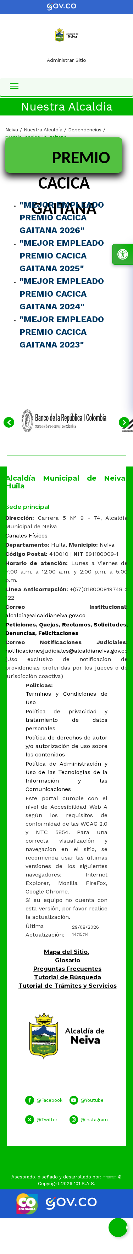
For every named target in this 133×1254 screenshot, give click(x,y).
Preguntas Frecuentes (67, 968)
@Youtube (92, 1100)
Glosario (67, 960)
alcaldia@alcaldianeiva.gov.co (45, 615)
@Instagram (94, 1119)
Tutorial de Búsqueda (67, 977)
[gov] (67, 6)
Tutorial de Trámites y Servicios (67, 985)
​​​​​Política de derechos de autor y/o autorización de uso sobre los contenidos (67, 746)
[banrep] (63, 420)
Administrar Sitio (66, 60)
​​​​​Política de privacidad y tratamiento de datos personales (67, 720)
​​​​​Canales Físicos (26, 535)
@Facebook (49, 1100)
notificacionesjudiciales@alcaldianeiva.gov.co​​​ (66, 650)
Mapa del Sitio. (66, 952)
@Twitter (47, 1119)
